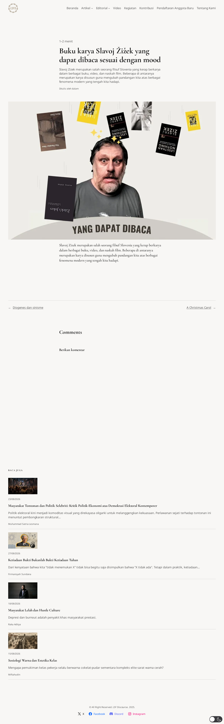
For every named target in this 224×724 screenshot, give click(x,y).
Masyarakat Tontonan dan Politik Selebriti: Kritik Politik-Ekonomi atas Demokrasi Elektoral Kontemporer (82, 506)
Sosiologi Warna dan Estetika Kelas (32, 660)
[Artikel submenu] (92, 8)
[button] (215, 719)
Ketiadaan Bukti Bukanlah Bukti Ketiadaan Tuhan (43, 560)
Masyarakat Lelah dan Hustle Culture (34, 610)
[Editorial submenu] (109, 8)
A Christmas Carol (199, 307)
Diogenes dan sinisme (28, 307)
